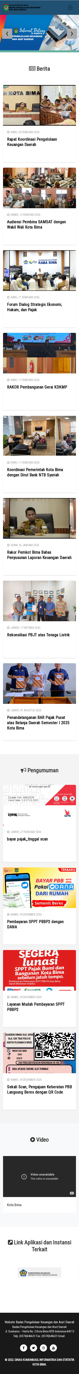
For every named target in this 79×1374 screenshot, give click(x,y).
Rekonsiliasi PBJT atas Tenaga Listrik (38, 634)
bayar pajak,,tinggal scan (27, 839)
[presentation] (7, 34)
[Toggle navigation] (70, 7)
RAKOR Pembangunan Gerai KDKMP (37, 387)
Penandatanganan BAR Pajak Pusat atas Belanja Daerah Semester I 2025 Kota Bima (38, 722)
